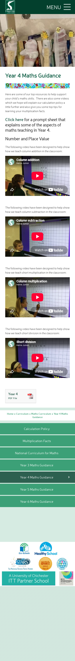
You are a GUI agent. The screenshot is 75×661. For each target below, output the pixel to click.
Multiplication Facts (37, 441)
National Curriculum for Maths (36, 453)
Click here (14, 119)
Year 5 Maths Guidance (36, 489)
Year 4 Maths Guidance (36, 477)
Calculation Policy (37, 429)
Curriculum (22, 413)
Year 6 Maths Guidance (36, 501)
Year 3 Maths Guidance (36, 465)
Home (10, 413)
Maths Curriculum (41, 413)
